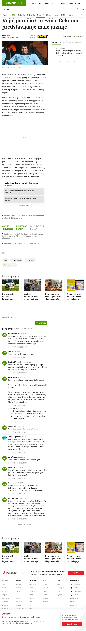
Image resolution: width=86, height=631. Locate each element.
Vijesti (46, 3)
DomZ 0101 (12, 426)
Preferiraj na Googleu (75, 36)
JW (4, 335)
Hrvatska (5, 588)
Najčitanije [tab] (68, 42)
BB (11, 408)
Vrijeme (59, 595)
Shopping (32, 584)
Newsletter (74, 605)
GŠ (4, 484)
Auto (31, 601)
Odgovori (46, 598)
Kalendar (5, 608)
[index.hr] (14, 3)
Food (31, 595)
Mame (31, 598)
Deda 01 (11, 351)
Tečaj (58, 584)
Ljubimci (32, 591)
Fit (30, 605)
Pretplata (33, 3)
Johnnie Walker (13, 334)
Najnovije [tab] (56, 42)
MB (4, 500)
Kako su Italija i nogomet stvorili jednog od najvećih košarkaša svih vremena (69, 52)
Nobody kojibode (14, 437)
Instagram (77, 591)
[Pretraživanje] (82, 9)
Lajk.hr (45, 591)
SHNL (63, 15)
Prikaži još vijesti (67, 61)
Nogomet (40, 15)
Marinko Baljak (13, 498)
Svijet (4, 584)
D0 (4, 353)
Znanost (5, 605)
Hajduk (56, 15)
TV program (60, 588)
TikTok (76, 595)
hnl (5, 260)
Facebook (77, 584)
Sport (54, 3)
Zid (40, 3)
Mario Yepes (12, 457)
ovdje (12, 236)
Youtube (76, 588)
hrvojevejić (30, 260)
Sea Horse (11, 467)
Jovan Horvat (12, 377)
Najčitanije (31, 15)
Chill (30, 608)
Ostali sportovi (21, 608)
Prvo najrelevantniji (24, 329)
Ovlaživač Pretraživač (15, 362)
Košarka (70, 15)
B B (14, 408)
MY (4, 458)
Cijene (77, 3)
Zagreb (4, 595)
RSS (58, 598)
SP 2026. (13, 15)
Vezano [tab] (78, 42)
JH (4, 379)
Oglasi (70, 3)
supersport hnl (9, 265)
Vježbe (45, 595)
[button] (5, 284)
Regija (4, 591)
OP (4, 363)
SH (4, 469)
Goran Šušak (12, 483)
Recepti (45, 588)
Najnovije (21, 15)
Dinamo (49, 15)
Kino (58, 591)
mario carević (17, 260)
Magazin (32, 581)
